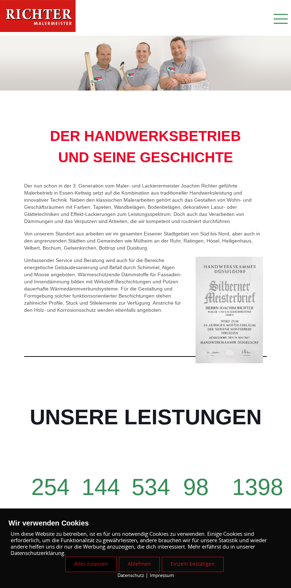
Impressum (162, 575)
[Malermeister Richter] (38, 17)
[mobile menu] (280, 18)
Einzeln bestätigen (193, 564)
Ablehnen (139, 564)
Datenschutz (130, 575)
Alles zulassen (91, 564)
